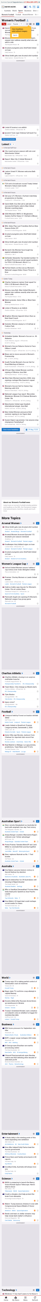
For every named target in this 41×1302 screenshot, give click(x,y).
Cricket (22, 832)
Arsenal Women (28, 14)
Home (6, 1300)
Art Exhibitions (9, 1144)
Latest (9, 24)
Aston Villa (27, 742)
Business (27, 11)
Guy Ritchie (8, 1164)
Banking (15, 1042)
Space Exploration (23, 1191)
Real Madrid (16, 751)
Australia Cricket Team (11, 832)
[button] (21, 24)
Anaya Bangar (9, 841)
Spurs (22, 594)
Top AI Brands (9, 898)
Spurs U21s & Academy (12, 594)
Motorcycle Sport (24, 851)
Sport (20, 11)
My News (15, 1300)
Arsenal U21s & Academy (18, 558)
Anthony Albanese (10, 1154)
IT (19, 898)
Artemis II (8, 1210)
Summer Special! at (19, 2)
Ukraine (7, 1007)
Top (4, 24)
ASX (10, 1042)
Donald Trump (9, 988)
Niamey (7, 998)
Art (16, 1144)
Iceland (7, 1019)
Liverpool (17, 722)
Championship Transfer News (13, 684)
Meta (16, 898)
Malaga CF (8, 751)
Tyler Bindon (8, 699)
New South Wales (23, 1144)
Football (18, 14)
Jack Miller (8, 851)
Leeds (7, 584)
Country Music (21, 1154)
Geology (19, 886)
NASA (15, 1191)
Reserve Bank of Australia (12, 1035)
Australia (7, 11)
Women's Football (8, 14)
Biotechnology (19, 1064)
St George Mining (22, 1052)
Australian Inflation (26, 1035)
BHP (6, 1042)
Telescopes (8, 1191)
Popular (15, 24)
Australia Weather (10, 886)
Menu (25, 1300)
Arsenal (7, 531)
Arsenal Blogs (15, 531)
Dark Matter (8, 1220)
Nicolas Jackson (10, 742)
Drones (13, 1007)
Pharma (11, 1064)
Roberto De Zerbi (10, 732)
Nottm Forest (9, 722)
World (14, 11)
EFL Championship (28, 684)
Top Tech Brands (14, 908)
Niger (12, 998)
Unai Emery (19, 742)
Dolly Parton (8, 1173)
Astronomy (16, 1220)
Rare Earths (8, 1052)
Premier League (27, 541)
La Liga (23, 751)
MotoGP (15, 851)
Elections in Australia (11, 876)
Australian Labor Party (25, 876)
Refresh (35, 1300)
